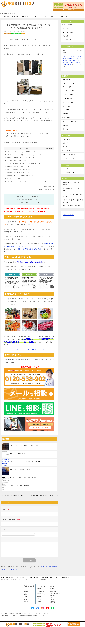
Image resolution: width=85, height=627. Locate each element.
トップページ (26, 588)
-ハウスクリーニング (41, 594)
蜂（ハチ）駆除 (67, 87)
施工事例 (33, 16)
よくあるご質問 (67, 150)
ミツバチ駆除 (68, 98)
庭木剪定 (65, 129)
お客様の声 (25, 16)
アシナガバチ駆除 (69, 90)
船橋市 (23, 33)
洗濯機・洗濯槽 (67, 64)
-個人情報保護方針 (53, 591)
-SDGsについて (53, 599)
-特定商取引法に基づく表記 (55, 593)
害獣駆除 (65, 113)
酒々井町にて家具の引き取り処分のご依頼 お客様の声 (23, 477)
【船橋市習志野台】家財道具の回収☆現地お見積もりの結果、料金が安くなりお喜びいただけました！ (44, 495)
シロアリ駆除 (66, 106)
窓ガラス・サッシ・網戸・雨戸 (73, 62)
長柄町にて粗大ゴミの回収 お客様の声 (19, 485)
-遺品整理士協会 (53, 602)
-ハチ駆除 (39, 598)
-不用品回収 (39, 588)
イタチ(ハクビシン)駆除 (69, 121)
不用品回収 (66, 28)
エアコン (73, 56)
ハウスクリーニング (70, 50)
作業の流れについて (68, 143)
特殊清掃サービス (68, 39)
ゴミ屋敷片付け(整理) (69, 32)
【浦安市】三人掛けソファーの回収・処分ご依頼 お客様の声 (24, 445)
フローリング (66, 56)
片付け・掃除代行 (68, 24)
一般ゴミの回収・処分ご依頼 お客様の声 (20, 469)
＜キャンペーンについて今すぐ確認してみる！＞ (29, 349)
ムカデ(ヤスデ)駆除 (68, 102)
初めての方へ (5, 16)
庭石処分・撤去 (67, 79)
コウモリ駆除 (66, 117)
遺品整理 (65, 36)
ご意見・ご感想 (43, 16)
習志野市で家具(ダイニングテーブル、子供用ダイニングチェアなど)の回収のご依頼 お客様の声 (15, 495)
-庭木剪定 (39, 601)
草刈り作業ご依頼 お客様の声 (71, 206)
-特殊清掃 (39, 596)
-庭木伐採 (39, 599)
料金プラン (54, 16)
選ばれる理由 (15, 16)
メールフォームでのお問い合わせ (69, 9)
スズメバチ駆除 (69, 94)
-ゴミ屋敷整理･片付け (41, 591)
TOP (30, 577)
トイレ (75, 60)
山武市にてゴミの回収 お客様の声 (18, 453)
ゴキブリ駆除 (66, 110)
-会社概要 (52, 588)
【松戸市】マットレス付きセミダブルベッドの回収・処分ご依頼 (25, 461)
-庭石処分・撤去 (40, 593)
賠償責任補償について (28, 601)
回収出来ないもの (69, 158)
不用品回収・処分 (16, 33)
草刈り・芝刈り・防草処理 (70, 83)
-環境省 (51, 597)
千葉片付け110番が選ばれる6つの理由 (29, 249)
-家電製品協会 (52, 601)
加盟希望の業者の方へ (68, 215)
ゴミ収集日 (66, 168)
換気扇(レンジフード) (72, 58)
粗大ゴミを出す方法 (68, 172)
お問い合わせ (63, 16)
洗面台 (70, 60)
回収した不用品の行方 (69, 154)
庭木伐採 (65, 125)
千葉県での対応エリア (69, 139)
